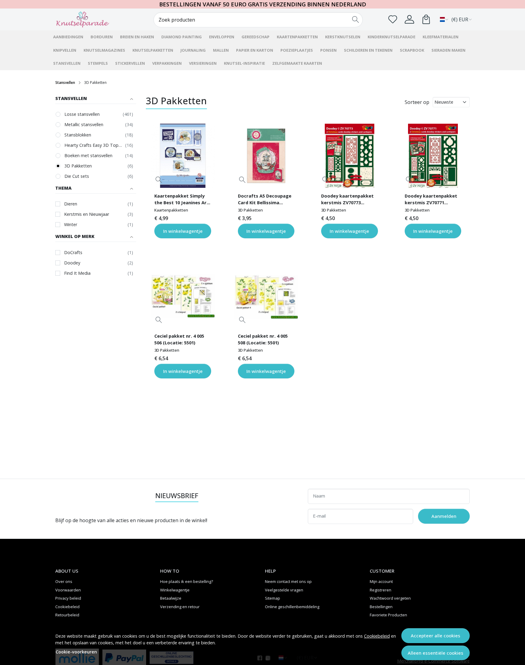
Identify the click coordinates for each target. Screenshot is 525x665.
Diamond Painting (181, 37)
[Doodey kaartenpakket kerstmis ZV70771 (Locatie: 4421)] (433, 156)
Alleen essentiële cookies (435, 653)
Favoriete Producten (388, 615)
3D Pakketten (78, 166)
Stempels (98, 63)
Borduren (102, 37)
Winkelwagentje (175, 590)
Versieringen (203, 63)
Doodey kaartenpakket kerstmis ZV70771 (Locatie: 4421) (431, 200)
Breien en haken (137, 37)
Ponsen (328, 50)
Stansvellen (67, 63)
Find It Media (77, 273)
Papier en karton (254, 50)
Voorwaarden (68, 590)
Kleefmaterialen (440, 37)
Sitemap (272, 598)
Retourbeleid (67, 615)
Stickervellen (130, 63)
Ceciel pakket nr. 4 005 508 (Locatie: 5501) (263, 339)
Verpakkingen (167, 63)
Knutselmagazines (104, 50)
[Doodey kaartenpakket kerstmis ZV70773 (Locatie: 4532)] (349, 156)
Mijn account (381, 581)
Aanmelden (443, 516)
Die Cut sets (76, 176)
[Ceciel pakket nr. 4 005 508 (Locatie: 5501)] (266, 296)
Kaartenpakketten (297, 37)
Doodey (72, 263)
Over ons (63, 581)
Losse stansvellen (82, 114)
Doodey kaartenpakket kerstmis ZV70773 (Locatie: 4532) (347, 200)
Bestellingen (381, 606)
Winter (70, 224)
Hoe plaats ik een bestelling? (186, 581)
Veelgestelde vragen (284, 590)
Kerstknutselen (342, 37)
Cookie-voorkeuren (76, 652)
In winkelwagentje (183, 231)
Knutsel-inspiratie (244, 63)
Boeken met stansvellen (88, 155)
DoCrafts (73, 252)
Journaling (193, 50)
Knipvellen (64, 50)
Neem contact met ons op (288, 581)
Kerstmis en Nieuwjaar (86, 214)
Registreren (380, 590)
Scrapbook (412, 50)
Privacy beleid (68, 598)
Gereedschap (255, 37)
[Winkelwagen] (426, 19)
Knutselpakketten (152, 50)
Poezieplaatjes (296, 50)
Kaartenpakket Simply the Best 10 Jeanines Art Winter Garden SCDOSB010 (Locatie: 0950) (181, 200)
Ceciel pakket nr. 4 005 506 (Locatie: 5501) (179, 339)
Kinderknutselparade (391, 37)
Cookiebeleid (377, 636)
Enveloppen (221, 37)
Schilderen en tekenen (368, 50)
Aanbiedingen (68, 37)
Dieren (70, 204)
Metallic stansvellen (83, 124)
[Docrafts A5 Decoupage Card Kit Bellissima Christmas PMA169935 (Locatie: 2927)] (266, 156)
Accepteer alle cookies (435, 635)
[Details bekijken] (159, 180)
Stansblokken (77, 135)
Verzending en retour (180, 606)
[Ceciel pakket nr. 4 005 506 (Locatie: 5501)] (182, 296)
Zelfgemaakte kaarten (297, 63)
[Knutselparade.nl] (91, 19)
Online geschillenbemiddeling (292, 606)
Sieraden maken (448, 50)
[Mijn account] (409, 19)
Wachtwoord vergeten (390, 598)
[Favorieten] (392, 19)
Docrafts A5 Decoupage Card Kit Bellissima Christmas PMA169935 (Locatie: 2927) (264, 200)
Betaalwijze (170, 598)
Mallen (221, 50)
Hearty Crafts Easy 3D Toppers (93, 145)
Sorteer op (417, 102)
